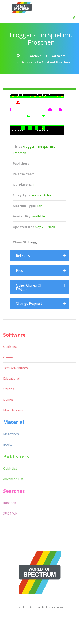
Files (19, 270)
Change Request (29, 303)
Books (7, 444)
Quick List (10, 346)
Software (58, 56)
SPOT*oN (10, 513)
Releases (23, 255)
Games (8, 357)
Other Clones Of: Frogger (29, 287)
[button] (74, 18)
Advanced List (13, 479)
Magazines (11, 434)
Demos (8, 399)
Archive (35, 56)
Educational (11, 378)
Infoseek (9, 503)
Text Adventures (15, 368)
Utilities (8, 389)
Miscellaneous (13, 410)
